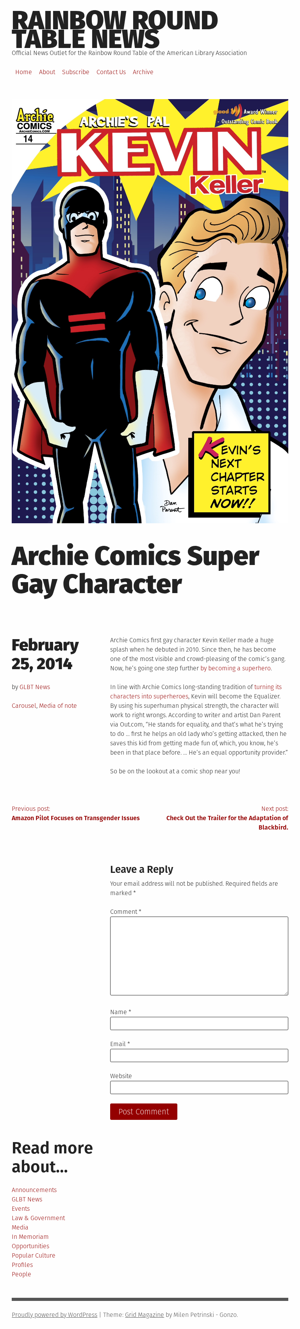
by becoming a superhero (235, 668)
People (21, 1274)
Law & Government (38, 1218)
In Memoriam (30, 1236)
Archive (143, 72)
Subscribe (75, 72)
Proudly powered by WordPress (54, 1314)
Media (20, 1227)
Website (121, 1076)
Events (21, 1208)
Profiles (22, 1265)
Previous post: (76, 813)
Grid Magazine (144, 1314)
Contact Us (111, 72)
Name (120, 1012)
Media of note (58, 705)
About (47, 72)
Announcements (34, 1190)
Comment (125, 911)
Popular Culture (33, 1255)
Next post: (227, 818)
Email (120, 1044)
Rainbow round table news (115, 29)
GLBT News (35, 687)
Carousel (24, 705)
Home (23, 72)
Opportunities (30, 1246)
